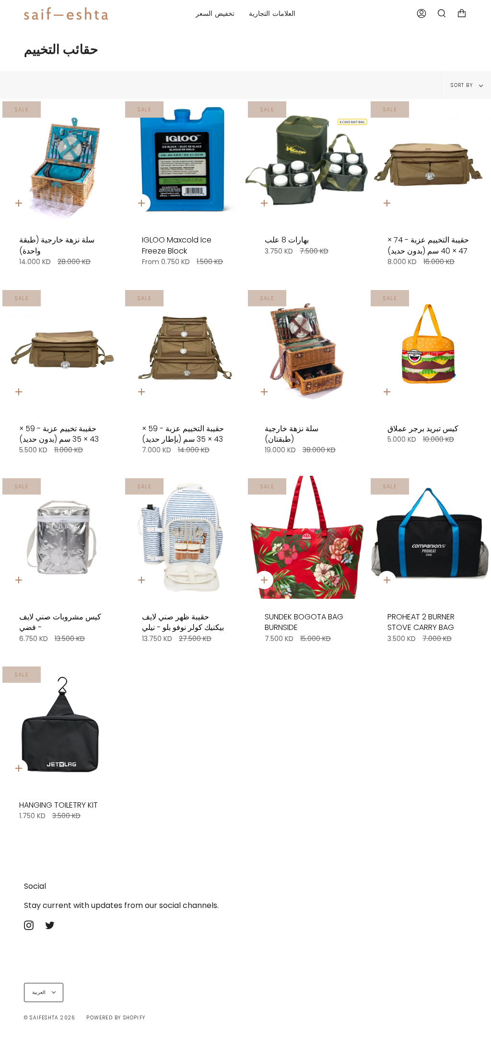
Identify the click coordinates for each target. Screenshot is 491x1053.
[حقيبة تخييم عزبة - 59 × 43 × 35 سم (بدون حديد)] (61, 349)
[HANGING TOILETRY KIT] (61, 725)
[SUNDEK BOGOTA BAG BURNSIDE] (307, 537)
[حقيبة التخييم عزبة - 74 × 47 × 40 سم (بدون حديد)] (429, 160)
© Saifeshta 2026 (49, 1017)
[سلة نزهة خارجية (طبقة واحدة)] (61, 160)
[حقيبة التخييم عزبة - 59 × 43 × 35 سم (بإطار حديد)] (184, 349)
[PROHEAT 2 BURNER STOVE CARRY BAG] (429, 537)
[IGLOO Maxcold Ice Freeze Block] (184, 160)
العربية (39, 992)
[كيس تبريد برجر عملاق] (429, 349)
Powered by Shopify (115, 1017)
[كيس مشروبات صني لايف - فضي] (61, 537)
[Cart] (462, 13)
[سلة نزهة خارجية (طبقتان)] (307, 349)
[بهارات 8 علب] (307, 160)
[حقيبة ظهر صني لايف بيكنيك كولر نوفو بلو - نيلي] (184, 537)
